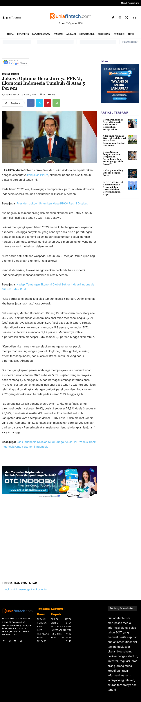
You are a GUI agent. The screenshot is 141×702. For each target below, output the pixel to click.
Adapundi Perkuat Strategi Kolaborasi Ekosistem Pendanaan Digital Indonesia (114, 141)
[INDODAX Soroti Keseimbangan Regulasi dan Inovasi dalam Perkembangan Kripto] (132, 185)
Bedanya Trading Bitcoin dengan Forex (113, 173)
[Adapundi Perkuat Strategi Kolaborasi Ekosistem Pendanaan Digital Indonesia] (132, 139)
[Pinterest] (47, 103)
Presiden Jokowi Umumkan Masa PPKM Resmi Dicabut (52, 203)
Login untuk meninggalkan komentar (26, 589)
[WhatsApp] (56, 103)
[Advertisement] (49, 537)
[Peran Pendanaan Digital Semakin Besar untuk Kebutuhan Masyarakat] (132, 123)
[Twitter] (126, 17)
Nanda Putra (12, 94)
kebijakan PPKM (37, 175)
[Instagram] (119, 17)
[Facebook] (113, 17)
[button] (134, 17)
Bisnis (15, 74)
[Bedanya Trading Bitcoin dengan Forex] (132, 173)
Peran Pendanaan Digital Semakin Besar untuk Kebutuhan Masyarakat (113, 124)
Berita (6, 74)
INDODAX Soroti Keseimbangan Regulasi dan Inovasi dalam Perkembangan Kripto (113, 188)
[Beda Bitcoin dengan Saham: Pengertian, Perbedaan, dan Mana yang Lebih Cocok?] (132, 155)
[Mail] (15, 641)
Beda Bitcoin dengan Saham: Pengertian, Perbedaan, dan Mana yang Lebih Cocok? (113, 158)
